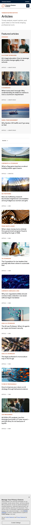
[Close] (29, 497)
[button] (27, 5)
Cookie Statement (9, 517)
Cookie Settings (15, 522)
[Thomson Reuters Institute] (9, 5)
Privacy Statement (21, 517)
